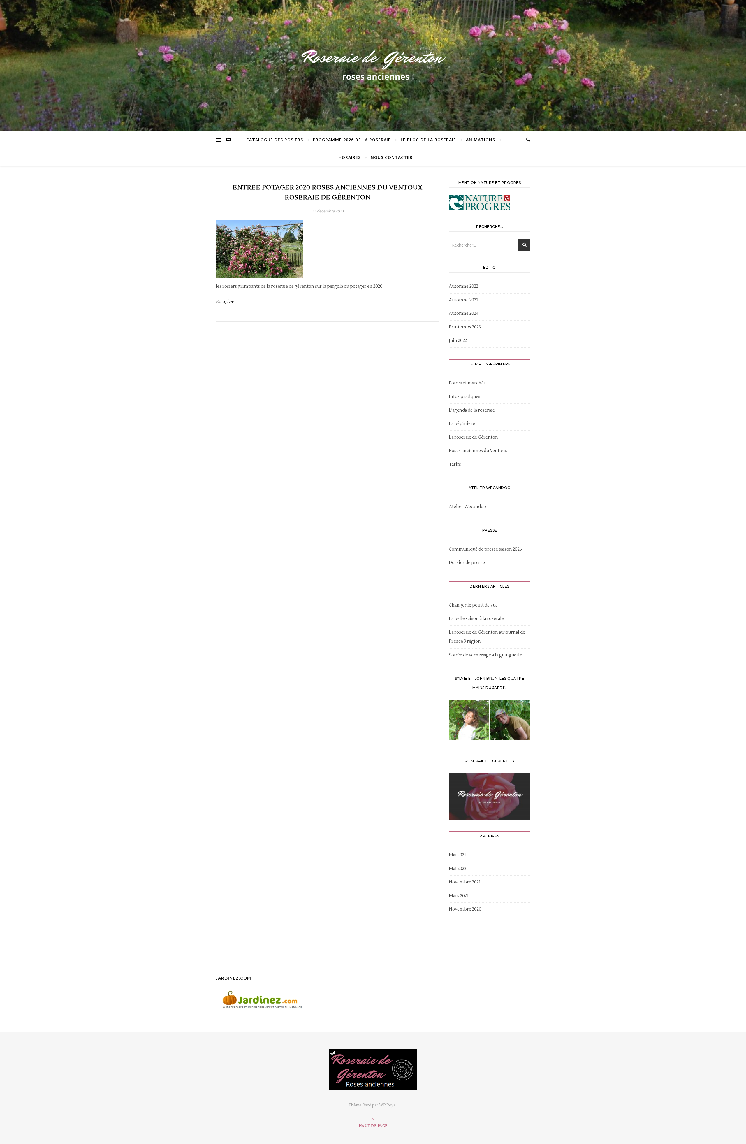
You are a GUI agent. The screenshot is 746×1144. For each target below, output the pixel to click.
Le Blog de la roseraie (428, 140)
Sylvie (228, 301)
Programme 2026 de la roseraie (352, 140)
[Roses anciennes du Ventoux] (373, 64)
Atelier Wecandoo (467, 506)
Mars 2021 (459, 896)
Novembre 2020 (465, 909)
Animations (480, 140)
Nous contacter (392, 157)
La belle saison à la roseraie (476, 618)
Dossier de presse (467, 562)
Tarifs (455, 464)
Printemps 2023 (465, 327)
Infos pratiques (464, 396)
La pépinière (462, 423)
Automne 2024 (463, 313)
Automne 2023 (463, 300)
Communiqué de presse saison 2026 (485, 549)
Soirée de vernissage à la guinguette (485, 655)
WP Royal (388, 1105)
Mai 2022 (457, 868)
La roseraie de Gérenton (473, 437)
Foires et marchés (467, 383)
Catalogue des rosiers (274, 140)
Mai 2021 (457, 855)
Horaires (350, 157)
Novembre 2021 (465, 882)
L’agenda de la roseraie (472, 410)
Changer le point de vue (473, 605)
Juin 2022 (458, 340)
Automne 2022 (463, 286)
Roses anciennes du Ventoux (478, 451)
